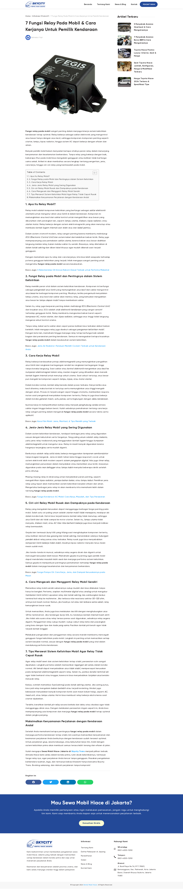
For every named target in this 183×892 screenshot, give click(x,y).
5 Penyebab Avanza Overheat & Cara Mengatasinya (143, 27)
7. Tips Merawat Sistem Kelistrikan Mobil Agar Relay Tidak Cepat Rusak (62, 194)
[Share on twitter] (51, 782)
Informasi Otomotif (40, 16)
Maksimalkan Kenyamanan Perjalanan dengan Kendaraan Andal (59, 197)
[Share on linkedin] (68, 782)
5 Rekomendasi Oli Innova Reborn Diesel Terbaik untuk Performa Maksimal (73, 270)
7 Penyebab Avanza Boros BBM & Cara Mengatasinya (143, 40)
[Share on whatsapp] (85, 782)
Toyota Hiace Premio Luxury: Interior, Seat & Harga (145, 53)
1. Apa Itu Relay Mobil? (39, 176)
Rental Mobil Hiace (90, 885)
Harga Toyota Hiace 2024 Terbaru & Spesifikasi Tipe (144, 81)
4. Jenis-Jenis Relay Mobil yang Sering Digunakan (52, 185)
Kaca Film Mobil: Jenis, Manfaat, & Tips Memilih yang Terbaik (66, 421)
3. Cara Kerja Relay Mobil (41, 182)
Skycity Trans (78, 751)
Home (28, 16)
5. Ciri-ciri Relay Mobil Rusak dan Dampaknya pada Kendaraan (58, 188)
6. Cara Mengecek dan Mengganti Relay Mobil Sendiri (54, 191)
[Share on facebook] (33, 782)
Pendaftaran (149, 4)
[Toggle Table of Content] (93, 173)
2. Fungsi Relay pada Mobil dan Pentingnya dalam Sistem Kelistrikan (61, 179)
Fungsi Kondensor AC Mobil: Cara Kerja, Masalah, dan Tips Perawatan (71, 497)
